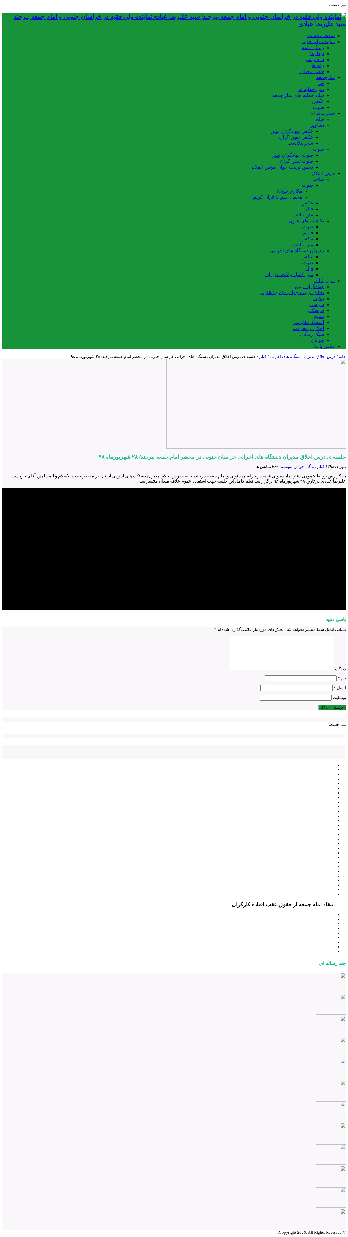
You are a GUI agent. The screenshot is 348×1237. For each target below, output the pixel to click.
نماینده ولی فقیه (318, 41)
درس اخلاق (323, 173)
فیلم (319, 119)
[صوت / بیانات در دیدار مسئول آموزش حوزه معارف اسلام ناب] (331, 1142)
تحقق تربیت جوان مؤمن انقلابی (281, 167)
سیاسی (316, 304)
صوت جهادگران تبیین (292, 155)
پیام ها (318, 65)
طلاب (318, 179)
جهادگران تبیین (309, 286)
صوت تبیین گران (296, 161)
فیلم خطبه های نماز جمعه (298, 95)
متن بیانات (303, 215)
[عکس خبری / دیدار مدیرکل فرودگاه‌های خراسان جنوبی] (331, 1206)
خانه (342, 356)
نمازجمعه (325, 77)
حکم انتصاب (311, 71)
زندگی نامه (313, 47)
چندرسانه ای (322, 113)
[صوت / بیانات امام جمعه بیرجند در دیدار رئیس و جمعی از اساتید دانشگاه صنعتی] (331, 992)
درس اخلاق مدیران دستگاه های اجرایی (302, 356)
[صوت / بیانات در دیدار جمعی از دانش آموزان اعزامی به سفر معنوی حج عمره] (331, 1228)
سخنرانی (315, 59)
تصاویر (317, 125)
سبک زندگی (312, 334)
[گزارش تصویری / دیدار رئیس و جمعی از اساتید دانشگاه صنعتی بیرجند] (331, 1013)
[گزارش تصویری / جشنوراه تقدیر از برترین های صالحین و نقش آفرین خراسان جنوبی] (331, 1077)
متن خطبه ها (311, 89)
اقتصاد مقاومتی (308, 322)
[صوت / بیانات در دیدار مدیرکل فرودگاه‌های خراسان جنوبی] (331, 1185)
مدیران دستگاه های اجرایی (297, 250)
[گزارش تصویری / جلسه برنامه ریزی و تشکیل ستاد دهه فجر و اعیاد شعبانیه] (331, 1120)
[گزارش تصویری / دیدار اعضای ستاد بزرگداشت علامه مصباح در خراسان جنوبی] (331, 1056)
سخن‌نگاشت (300, 143)
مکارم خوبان (289, 191)
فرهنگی (316, 310)
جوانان (317, 340)
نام (342, 678)
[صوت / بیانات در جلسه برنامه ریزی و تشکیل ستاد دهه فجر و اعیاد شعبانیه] (331, 1099)
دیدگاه (340, 669)
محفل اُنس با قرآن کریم (277, 197)
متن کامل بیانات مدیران (289, 274)
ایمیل (340, 688)
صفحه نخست (321, 35)
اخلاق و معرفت (308, 328)
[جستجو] (343, 6)
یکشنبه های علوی (306, 221)
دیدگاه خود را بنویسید (298, 466)
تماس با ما (324, 346)
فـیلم (308, 232)
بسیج (319, 316)
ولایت (318, 298)
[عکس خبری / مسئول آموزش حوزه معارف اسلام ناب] (331, 1163)
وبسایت (339, 697)
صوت (318, 107)
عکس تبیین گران (296, 137)
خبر (320, 83)
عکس (318, 101)
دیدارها (317, 53)
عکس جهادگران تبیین (292, 131)
